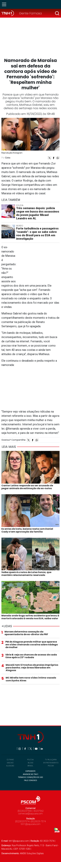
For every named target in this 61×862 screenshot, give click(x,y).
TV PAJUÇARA (51, 760)
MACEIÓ (10, 763)
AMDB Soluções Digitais (32, 853)
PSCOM (51, 766)
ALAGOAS (10, 766)
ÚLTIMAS (10, 760)
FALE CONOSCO (30, 780)
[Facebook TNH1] (25, 748)
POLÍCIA (30, 760)
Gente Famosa (30, 13)
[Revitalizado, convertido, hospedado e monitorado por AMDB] (57, 830)
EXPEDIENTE (30, 771)
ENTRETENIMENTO (50, 763)
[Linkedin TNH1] (41, 748)
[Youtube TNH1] (36, 748)
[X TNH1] (31, 748)
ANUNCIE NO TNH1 (30, 774)
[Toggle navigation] (5, 4)
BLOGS (30, 763)
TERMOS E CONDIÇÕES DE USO (30, 777)
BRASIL (30, 766)
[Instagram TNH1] (20, 748)
